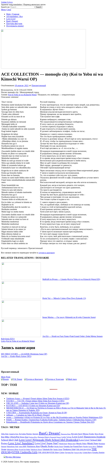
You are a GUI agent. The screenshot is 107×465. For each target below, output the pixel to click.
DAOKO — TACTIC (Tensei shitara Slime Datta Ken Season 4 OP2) (35, 401)
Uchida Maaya (87, 452)
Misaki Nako (81, 443)
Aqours (35, 434)
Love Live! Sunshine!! (21, 443)
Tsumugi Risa (78, 452)
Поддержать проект (15, 26)
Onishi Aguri (58, 446)
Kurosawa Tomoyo (44, 437)
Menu (3, 10)
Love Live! (11, 19)
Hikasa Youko (88, 434)
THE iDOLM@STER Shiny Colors (51, 452)
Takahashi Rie (47, 449)
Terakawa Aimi (69, 449)
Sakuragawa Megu (12, 449)
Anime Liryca (7, 2)
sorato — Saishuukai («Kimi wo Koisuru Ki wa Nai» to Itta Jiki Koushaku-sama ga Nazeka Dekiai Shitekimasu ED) (54, 417)
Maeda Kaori (63, 444)
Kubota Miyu (33, 437)
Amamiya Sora (13, 434)
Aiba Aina (4, 434)
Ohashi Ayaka (47, 446)
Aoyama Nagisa (25, 434)
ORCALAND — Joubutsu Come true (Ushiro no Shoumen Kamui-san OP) (37, 403)
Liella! (63, 437)
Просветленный (39, 85)
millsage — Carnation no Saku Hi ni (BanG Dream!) (28, 415)
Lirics (3, 341)
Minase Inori (72, 444)
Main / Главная (12, 14)
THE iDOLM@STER (83, 449)
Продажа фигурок (14, 23)
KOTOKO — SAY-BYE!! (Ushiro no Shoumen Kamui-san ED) (33, 405)
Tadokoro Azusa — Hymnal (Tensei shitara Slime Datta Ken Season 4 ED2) (37, 398)
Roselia (85, 446)
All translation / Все (14, 16)
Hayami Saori (76, 434)
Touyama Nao (69, 452)
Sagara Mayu (92, 446)
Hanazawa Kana (66, 434)
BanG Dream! (12, 21)
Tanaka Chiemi (57, 449)
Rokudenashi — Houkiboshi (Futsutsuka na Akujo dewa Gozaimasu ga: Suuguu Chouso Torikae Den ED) (50, 422)
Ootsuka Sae (68, 446)
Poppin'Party (78, 446)
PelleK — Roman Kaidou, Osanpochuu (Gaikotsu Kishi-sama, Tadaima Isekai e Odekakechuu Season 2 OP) (51, 420)
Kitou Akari (24, 437)
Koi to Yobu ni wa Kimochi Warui (22, 95)
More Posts (5, 377)
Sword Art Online (24, 449)
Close (8, 10)
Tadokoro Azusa (36, 449)
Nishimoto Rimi (33, 446)
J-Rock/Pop (14, 437)
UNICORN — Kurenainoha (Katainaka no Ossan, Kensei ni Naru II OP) (36, 413)
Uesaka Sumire (98, 452)
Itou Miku (5, 437)
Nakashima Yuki (12, 446)
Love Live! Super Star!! (47, 443)
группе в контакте (46, 253)
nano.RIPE (22, 446)
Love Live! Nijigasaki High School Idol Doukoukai (49, 439)
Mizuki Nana (92, 443)
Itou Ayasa (99, 434)
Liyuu (69, 437)
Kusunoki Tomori (55, 437)
